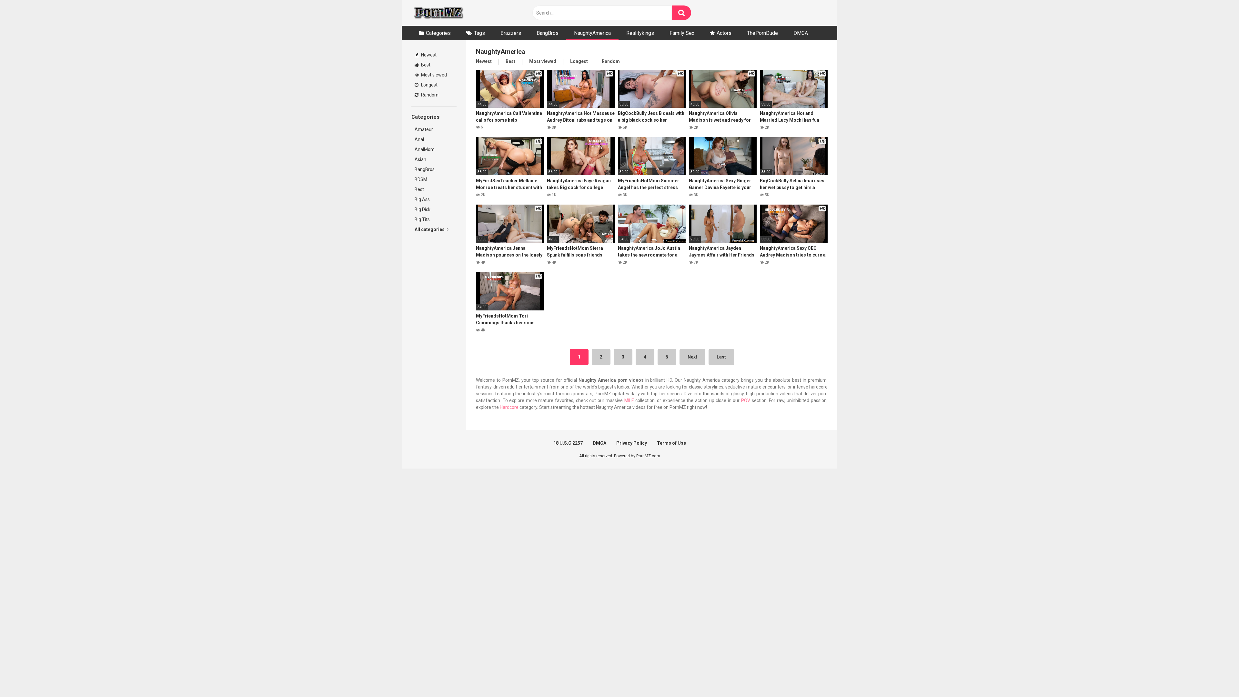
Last (721, 356)
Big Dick (422, 209)
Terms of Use (671, 443)
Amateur (424, 129)
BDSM (421, 179)
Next (692, 356)
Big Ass (422, 199)
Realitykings (640, 33)
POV (745, 400)
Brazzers (510, 33)
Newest (428, 54)
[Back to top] (1217, 677)
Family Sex (682, 33)
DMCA (800, 33)
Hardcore (509, 407)
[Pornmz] (438, 13)
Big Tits (422, 219)
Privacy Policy (631, 443)
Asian (420, 159)
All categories (430, 229)
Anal (419, 139)
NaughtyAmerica (592, 33)
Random (429, 94)
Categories (438, 33)
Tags (479, 33)
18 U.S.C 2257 (568, 443)
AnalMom (425, 149)
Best (425, 64)
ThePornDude (762, 33)
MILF (629, 400)
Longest (429, 84)
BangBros (548, 33)
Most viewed (433, 74)
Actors (724, 33)
